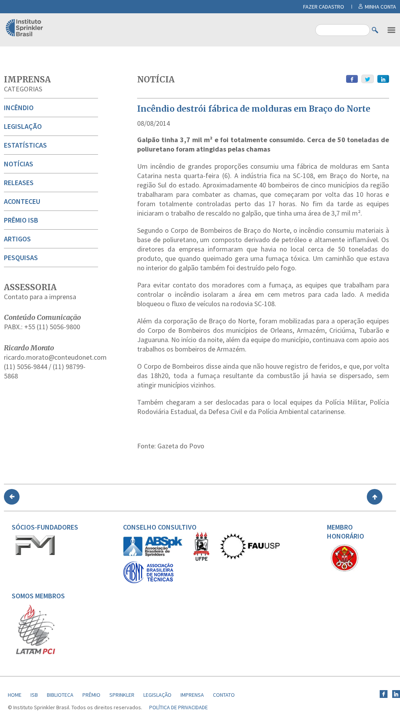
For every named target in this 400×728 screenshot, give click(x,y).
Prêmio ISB (21, 220)
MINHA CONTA (380, 6)
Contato (224, 694)
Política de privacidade (178, 707)
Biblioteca (60, 694)
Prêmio (91, 694)
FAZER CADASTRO (323, 6)
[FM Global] (35, 553)
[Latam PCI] (35, 652)
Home (14, 694)
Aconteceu (22, 201)
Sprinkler (121, 694)
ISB (34, 694)
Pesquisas (21, 257)
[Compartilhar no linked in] (383, 79)
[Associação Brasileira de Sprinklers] (152, 554)
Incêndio (19, 107)
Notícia (156, 79)
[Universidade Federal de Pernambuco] (201, 559)
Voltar (12, 497)
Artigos (17, 238)
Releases (19, 182)
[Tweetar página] (367, 79)
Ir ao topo (374, 497)
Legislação (23, 126)
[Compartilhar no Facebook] (352, 79)
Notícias (18, 163)
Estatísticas (25, 145)
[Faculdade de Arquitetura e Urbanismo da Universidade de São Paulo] (250, 557)
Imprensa (27, 79)
